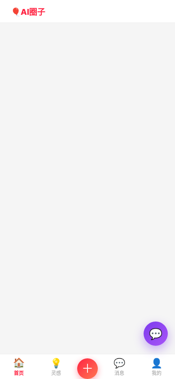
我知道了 (87, 254)
